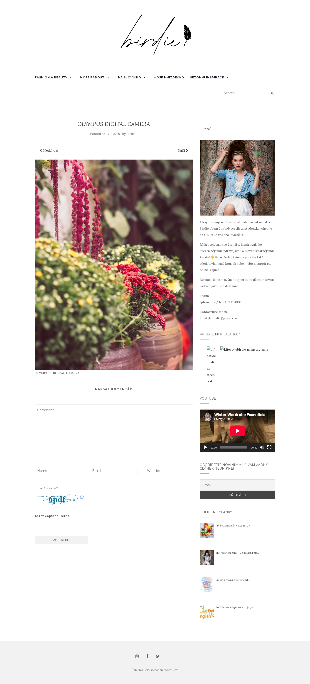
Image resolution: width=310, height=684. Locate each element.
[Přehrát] (205, 447)
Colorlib (148, 670)
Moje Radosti (93, 77)
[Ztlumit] (262, 447)
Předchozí (50, 150)
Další (182, 150)
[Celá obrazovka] (269, 447)
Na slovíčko (129, 77)
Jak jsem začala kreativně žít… (233, 580)
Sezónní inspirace (207, 77)
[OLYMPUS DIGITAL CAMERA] (114, 264)
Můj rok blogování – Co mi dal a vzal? (237, 552)
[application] (237, 431)
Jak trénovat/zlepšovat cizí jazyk (234, 607)
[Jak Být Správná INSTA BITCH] (207, 530)
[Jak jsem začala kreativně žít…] (207, 584)
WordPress (171, 670)
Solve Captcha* (46, 488)
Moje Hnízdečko (169, 77)
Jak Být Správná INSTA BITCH (233, 525)
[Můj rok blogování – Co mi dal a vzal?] (207, 557)
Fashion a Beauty (51, 77)
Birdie (131, 134)
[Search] (272, 93)
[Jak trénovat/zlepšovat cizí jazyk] (207, 612)
